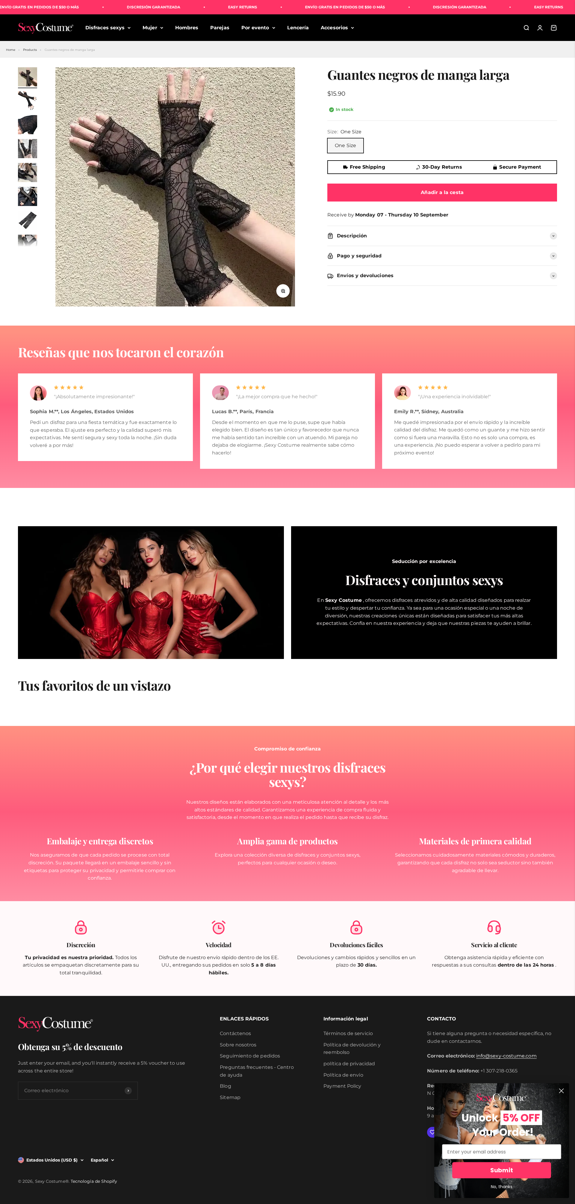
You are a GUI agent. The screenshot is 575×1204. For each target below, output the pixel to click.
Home (10, 50)
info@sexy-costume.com (506, 1056)
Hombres (187, 27)
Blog (225, 1086)
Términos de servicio (348, 1033)
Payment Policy (342, 1086)
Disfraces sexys (105, 27)
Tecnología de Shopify (94, 1181)
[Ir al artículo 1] (27, 77)
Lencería (298, 27)
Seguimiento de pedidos (250, 1056)
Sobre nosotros (238, 1045)
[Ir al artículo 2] (27, 101)
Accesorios (334, 27)
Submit (501, 1170)
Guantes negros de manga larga (70, 50)
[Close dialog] (561, 1091)
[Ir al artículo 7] (27, 221)
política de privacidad (349, 1063)
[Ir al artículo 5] (27, 173)
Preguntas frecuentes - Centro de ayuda (256, 1071)
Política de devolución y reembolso (352, 1048)
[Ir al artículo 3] (27, 125)
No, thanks (501, 1187)
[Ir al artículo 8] (27, 245)
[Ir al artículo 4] (27, 149)
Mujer (150, 27)
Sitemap (230, 1097)
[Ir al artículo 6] (27, 197)
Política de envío (343, 1075)
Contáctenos (235, 1033)
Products (30, 50)
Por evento (255, 27)
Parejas (219, 27)
